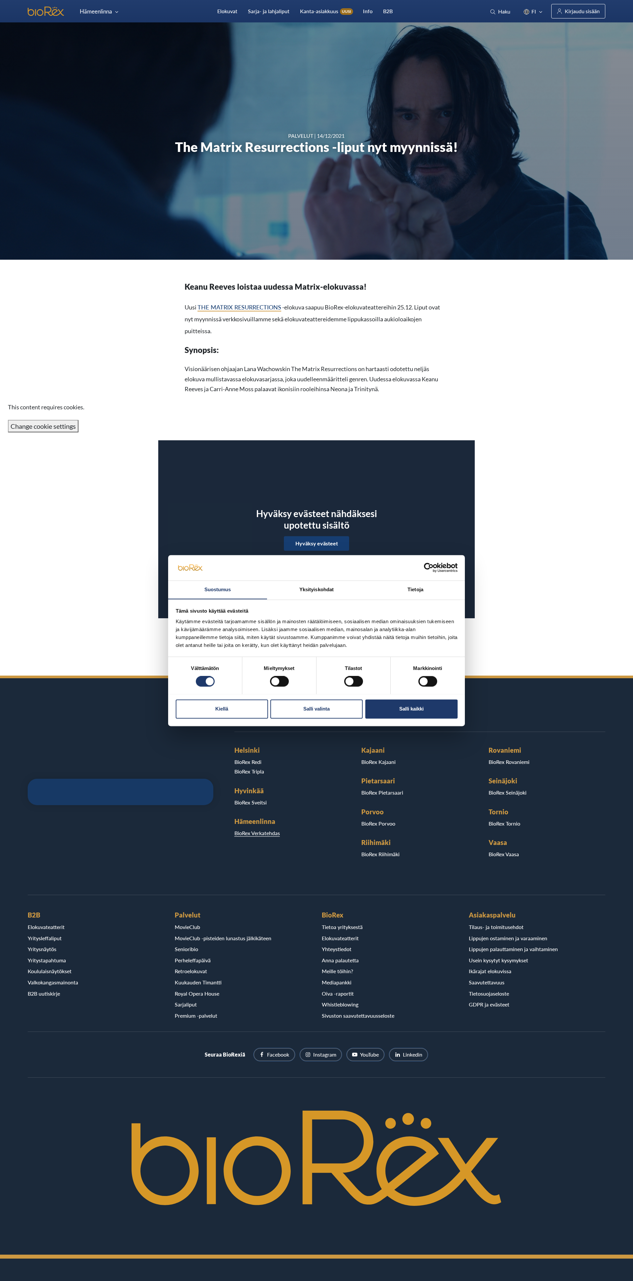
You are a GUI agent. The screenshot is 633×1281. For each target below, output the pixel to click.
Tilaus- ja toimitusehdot (496, 927)
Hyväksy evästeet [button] (316, 543)
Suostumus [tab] (217, 589)
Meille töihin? (337, 971)
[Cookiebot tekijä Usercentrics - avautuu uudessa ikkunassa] (429, 567)
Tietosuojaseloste (489, 993)
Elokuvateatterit (46, 927)
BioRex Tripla (249, 771)
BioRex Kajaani (378, 762)
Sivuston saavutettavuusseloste (358, 1015)
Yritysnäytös (42, 949)
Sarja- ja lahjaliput (268, 11)
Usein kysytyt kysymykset (498, 960)
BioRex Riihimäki (380, 854)
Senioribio (186, 949)
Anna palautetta (340, 960)
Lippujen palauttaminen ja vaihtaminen (513, 949)
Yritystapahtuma (47, 960)
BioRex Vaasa (504, 854)
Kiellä (221, 709)
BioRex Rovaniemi (509, 762)
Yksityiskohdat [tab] (316, 589)
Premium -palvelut (196, 1015)
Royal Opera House (197, 993)
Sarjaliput (186, 1004)
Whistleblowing (340, 1004)
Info (368, 11)
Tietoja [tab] (415, 589)
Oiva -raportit (338, 993)
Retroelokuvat (191, 971)
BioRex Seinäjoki (508, 792)
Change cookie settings (43, 426)
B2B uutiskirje (44, 993)
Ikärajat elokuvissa (490, 971)
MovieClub (187, 927)
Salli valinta (316, 709)
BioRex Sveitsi (250, 802)
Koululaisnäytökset (50, 971)
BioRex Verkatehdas (257, 833)
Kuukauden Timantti (198, 982)
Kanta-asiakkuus (325, 11)
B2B (388, 11)
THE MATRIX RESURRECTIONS (239, 307)
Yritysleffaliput (45, 938)
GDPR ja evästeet (489, 1004)
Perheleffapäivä (193, 960)
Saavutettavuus (486, 982)
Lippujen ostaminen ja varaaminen (508, 938)
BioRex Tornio (504, 823)
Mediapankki (336, 982)
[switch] (279, 681)
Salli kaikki (411, 709)
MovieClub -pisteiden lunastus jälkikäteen (223, 938)
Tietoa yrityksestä (342, 927)
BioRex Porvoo (378, 823)
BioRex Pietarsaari (382, 792)
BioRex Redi (247, 762)
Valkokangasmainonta (53, 982)
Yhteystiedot (336, 949)
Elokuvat (227, 11)
